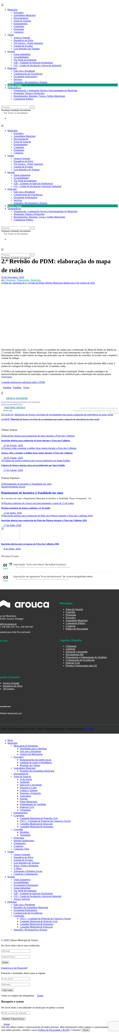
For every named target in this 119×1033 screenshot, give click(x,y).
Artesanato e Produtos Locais (28, 871)
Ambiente (70, 649)
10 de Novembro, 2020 (12, 277)
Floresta (24, 798)
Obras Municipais (28, 801)
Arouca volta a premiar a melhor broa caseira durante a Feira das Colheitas (37, 453)
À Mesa (17, 868)
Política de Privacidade (77, 628)
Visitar (10, 34)
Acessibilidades (21, 57)
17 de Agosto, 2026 (13, 470)
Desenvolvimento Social (13, 486)
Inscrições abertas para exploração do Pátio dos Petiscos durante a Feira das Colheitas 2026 (44, 520)
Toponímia (25, 835)
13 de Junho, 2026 (12, 513)
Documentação (21, 18)
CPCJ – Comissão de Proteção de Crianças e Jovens (45, 821)
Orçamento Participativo (25, 76)
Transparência (14, 87)
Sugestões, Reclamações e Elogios (30, 82)
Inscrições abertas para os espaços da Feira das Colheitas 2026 (30, 544)
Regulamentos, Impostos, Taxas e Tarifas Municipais (39, 96)
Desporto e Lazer (28, 787)
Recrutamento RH (75, 654)
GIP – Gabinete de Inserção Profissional (33, 62)
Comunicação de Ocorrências (28, 73)
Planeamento (23, 280)
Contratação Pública (23, 99)
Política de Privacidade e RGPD (54, 1030)
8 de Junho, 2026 (12, 548)
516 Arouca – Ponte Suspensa (28, 43)
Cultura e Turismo (28, 790)
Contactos (18, 32)
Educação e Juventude (77, 651)
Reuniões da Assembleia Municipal (37, 771)
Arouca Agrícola (22, 899)
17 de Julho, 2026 (12, 525)
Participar (12, 68)
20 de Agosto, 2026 (13, 457)
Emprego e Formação (30, 793)
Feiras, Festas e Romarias (26, 865)
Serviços (18, 79)
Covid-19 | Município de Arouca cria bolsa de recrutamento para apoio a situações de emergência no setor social (50, 419)
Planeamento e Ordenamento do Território (86, 657)
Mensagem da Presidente (26, 745)
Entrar (40, 995)
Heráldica (24, 832)
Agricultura (25, 796)
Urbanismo (10, 280)
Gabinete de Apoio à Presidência (36, 762)
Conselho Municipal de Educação (36, 823)
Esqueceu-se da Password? (14, 968)
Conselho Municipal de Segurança (36, 826)
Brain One (89, 728)
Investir (11, 51)
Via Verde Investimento (25, 60)
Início (10, 740)
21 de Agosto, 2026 (13, 445)
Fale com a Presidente (24, 71)
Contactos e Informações (26, 874)
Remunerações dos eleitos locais (35, 759)
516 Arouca (8, 688)
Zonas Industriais (22, 54)
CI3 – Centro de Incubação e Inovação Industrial (37, 65)
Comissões (19, 26)
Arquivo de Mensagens (31, 754)
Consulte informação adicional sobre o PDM (23, 382)
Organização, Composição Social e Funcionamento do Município (45, 90)
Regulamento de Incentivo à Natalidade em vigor (32, 492)
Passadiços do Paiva (23, 40)
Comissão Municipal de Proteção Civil (38, 818)
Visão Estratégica (22, 879)
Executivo (19, 12)
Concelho (70, 612)
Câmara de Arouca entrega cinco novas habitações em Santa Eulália (33, 465)
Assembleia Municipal (24, 15)
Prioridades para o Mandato (33, 748)
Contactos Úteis (21, 849)
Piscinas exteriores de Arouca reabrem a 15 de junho (25, 508)
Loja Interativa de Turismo (27, 48)
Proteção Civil (73, 663)
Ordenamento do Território (33, 804)
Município (12, 9)
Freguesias (19, 29)
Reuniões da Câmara (30, 765)
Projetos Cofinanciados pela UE (81, 665)
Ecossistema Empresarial (26, 885)
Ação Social (26, 779)
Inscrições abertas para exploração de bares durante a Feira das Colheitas (35, 440)
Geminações (20, 843)
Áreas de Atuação (22, 21)
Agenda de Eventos (23, 46)
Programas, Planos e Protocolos (29, 93)
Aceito (86, 1030)
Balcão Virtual (14, 85)
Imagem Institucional (24, 840)
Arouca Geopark (22, 37)
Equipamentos (21, 23)
